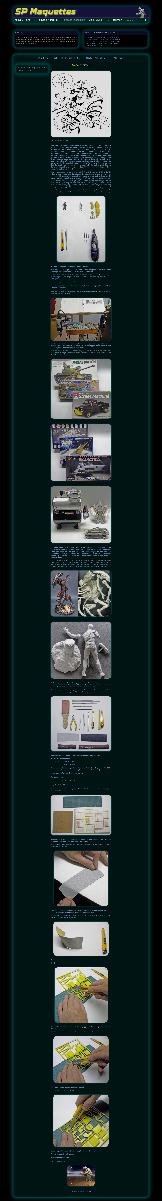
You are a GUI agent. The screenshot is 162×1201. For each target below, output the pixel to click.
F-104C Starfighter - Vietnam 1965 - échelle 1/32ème (103, 39)
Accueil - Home (22, 20)
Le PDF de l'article (24, 70)
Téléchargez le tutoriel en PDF (81, 1192)
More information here (58, 1161)
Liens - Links (95, 20)
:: (34, 20)
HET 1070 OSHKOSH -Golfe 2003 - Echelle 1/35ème (103, 41)
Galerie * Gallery (48, 20)
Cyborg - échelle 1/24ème (95, 45)
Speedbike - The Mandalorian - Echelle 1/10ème (102, 37)
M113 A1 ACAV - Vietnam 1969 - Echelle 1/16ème (102, 43)
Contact (117, 20)
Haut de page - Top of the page (32, 68)
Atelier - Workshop (74, 20)
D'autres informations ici (60, 1157)
